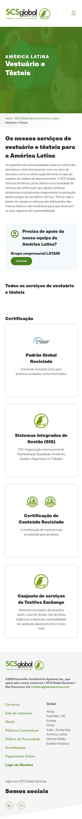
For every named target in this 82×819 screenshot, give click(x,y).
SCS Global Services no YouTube (21, 805)
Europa (51, 720)
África (50, 711)
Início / (10, 118)
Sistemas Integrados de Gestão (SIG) (41, 438)
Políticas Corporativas (22, 730)
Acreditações (15, 747)
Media (10, 721)
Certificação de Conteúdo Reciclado (41, 518)
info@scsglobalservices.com (50, 686)
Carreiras (12, 704)
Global (51, 703)
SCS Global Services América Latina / (38, 118)
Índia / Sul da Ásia (58, 730)
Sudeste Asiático (57, 743)
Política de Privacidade (22, 738)
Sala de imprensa (18, 712)
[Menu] (72, 13)
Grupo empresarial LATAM (35, 253)
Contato (21, 260)
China (50, 725)
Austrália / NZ (55, 716)
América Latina (56, 734)
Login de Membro (19, 764)
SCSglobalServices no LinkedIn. (9, 805)
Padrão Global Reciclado (41, 358)
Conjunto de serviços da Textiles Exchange (41, 598)
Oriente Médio (56, 739)
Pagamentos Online (20, 755)
